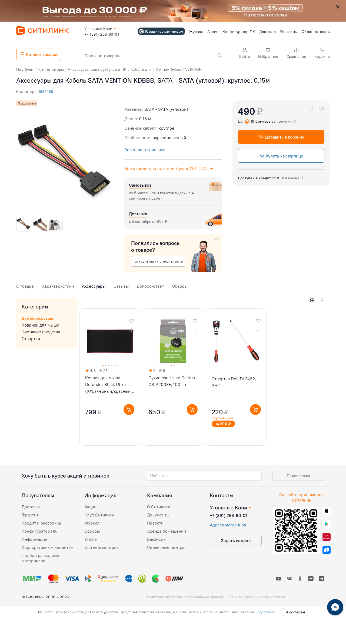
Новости (155, 523)
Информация (34, 539)
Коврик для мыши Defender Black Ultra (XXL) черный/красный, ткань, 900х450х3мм (108, 385)
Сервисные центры (166, 547)
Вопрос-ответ (150, 286)
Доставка (31, 506)
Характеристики (58, 286)
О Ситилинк (158, 506)
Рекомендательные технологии (257, 597)
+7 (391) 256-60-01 (228, 515)
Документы (158, 515)
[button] (244, 53)
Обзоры (179, 286)
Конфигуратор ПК (39, 531)
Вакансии (156, 539)
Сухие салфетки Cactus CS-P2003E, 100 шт (171, 381)
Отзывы (121, 286)
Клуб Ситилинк (99, 515)
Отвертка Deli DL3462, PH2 (234, 382)
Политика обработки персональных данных (185, 597)
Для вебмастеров (101, 547)
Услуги (91, 539)
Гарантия (30, 515)
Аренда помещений (166, 531)
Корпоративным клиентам (48, 547)
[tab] (25, 287)
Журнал (92, 523)
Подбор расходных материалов (40, 558)
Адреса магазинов (228, 525)
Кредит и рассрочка (41, 523)
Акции (90, 506)
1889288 (46, 91)
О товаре (25, 286)
